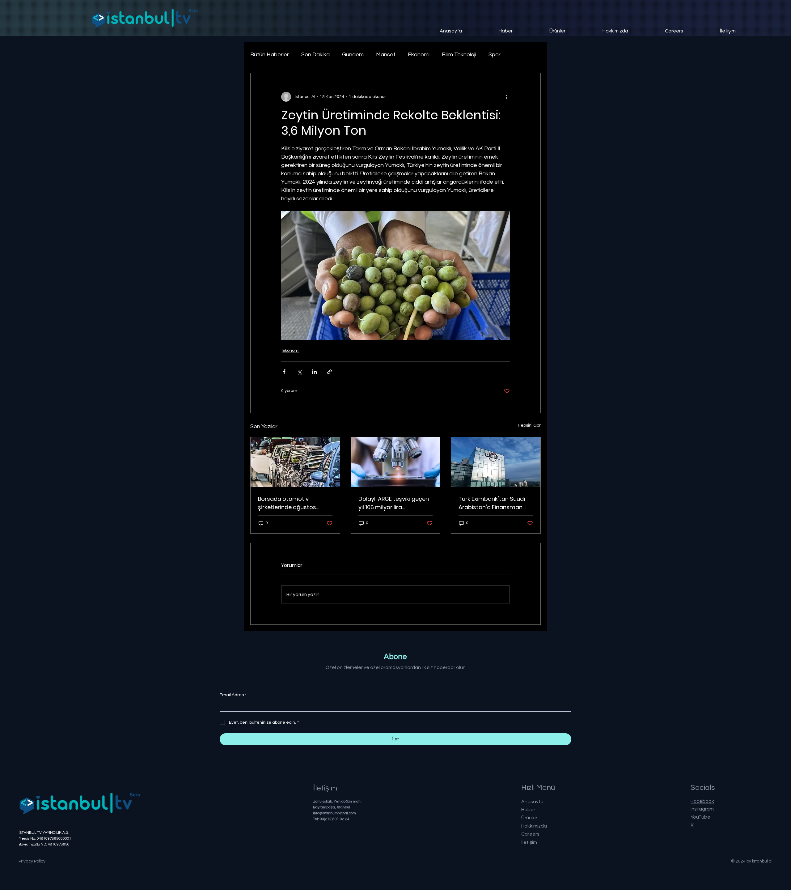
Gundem (353, 54)
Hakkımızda (534, 826)
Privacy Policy (32, 861)
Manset (386, 54)
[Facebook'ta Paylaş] (284, 372)
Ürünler (529, 817)
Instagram (702, 809)
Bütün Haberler (269, 54)
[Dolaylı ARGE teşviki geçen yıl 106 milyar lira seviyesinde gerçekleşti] (395, 462)
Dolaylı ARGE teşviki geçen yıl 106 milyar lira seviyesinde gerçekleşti (393, 503)
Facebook (702, 801)
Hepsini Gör (529, 425)
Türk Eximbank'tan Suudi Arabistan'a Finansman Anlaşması (492, 503)
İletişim (529, 842)
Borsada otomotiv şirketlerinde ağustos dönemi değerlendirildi (288, 503)
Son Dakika (315, 54)
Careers (530, 834)
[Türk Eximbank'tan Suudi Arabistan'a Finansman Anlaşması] (495, 462)
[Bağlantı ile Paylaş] (329, 372)
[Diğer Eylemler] (506, 96)
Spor (495, 54)
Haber (528, 809)
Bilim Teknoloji (459, 54)
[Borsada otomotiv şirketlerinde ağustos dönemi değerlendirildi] (295, 462)
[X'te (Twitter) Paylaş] (299, 372)
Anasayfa (532, 801)
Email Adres (233, 695)
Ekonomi (418, 54)
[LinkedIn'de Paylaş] (314, 372)
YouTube (700, 817)
